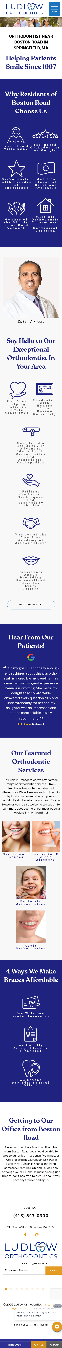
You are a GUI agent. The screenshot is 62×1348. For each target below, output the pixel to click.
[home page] (24, 9)
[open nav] (55, 9)
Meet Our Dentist (31, 604)
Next (53, 1270)
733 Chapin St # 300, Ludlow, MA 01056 (31, 1227)
